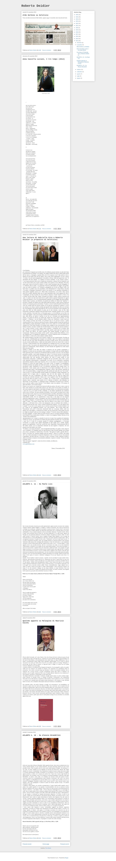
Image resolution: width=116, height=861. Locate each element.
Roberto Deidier (35, 6)
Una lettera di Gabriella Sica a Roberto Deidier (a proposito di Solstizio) (43, 239)
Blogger (66, 857)
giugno (79, 78)
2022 (77, 23)
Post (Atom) (48, 848)
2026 (77, 14)
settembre (79, 71)
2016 (77, 36)
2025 (77, 17)
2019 (77, 29)
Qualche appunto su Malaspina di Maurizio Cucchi (83, 62)
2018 (77, 32)
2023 (77, 21)
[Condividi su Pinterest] (60, 50)
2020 (77, 27)
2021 (77, 25)
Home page (46, 844)
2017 (77, 34)
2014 (77, 40)
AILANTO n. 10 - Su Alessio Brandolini (42, 735)
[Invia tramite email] (54, 50)
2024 (77, 19)
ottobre (79, 69)
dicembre (79, 42)
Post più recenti (27, 844)
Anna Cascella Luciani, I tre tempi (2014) (44, 59)
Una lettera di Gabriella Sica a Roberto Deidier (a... (83, 54)
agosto (79, 73)
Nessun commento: (47, 50)
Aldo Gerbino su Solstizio (35, 15)
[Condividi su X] (57, 50)
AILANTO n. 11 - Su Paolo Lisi (37, 484)
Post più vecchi (64, 844)
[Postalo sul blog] (56, 50)
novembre (79, 44)
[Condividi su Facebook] (59, 50)
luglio (78, 76)
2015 (77, 38)
